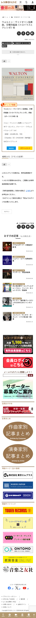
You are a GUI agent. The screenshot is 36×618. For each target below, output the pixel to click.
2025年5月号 (7, 43)
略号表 (23, 599)
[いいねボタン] (4, 61)
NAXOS (11, 148)
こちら (28, 190)
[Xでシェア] (19, 33)
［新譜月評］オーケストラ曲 (22, 43)
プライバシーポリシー (10, 596)
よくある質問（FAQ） (10, 602)
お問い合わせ (7, 604)
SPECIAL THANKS (9, 599)
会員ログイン (22, 604)
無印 (5, 46)
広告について (7, 607)
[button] (32, 33)
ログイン (6, 211)
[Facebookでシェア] (23, 33)
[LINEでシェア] (28, 33)
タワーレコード (25, 148)
